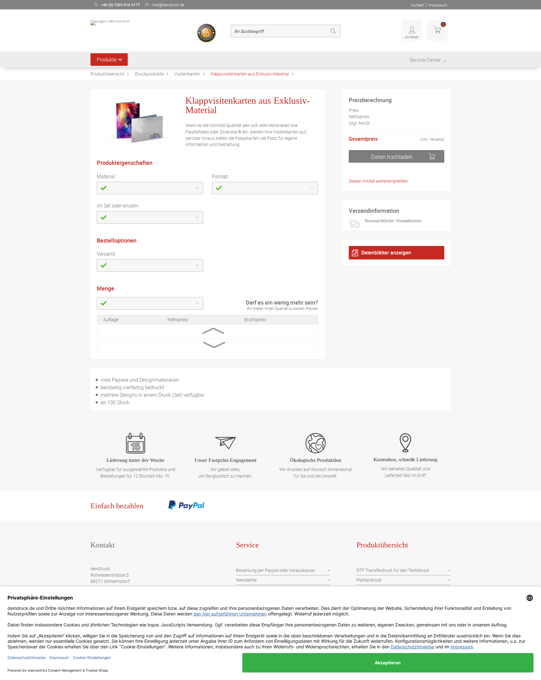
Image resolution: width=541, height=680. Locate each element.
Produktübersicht (107, 74)
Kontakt (417, 5)
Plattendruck (369, 580)
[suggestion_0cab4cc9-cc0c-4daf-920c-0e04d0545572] (150, 217)
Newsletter (246, 580)
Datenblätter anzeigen (386, 252)
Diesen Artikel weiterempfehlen (378, 181)
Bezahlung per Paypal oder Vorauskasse (275, 570)
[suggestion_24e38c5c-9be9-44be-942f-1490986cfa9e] (150, 188)
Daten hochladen (392, 156)
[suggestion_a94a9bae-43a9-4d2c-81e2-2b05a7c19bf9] (150, 303)
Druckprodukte (149, 74)
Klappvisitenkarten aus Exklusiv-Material (250, 74)
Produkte (106, 59)
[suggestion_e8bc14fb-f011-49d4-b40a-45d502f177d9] (150, 265)
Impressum (437, 5)
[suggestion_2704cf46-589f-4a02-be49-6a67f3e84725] (265, 188)
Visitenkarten (187, 74)
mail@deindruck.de (168, 4)
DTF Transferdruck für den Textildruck (393, 570)
